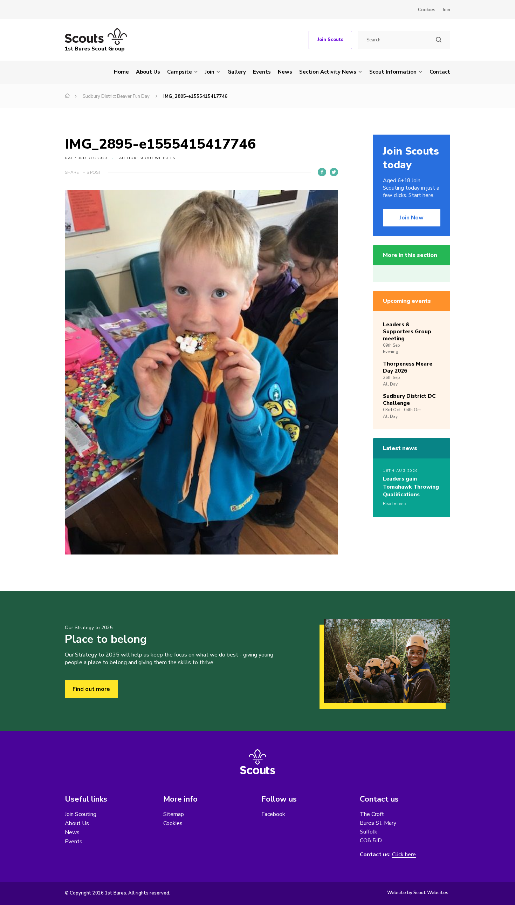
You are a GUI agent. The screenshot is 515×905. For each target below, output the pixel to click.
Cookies (426, 10)
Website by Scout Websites (417, 893)
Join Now (412, 218)
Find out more (91, 689)
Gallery (236, 71)
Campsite (179, 71)
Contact (440, 71)
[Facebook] (322, 172)
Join (446, 10)
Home (121, 71)
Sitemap (173, 814)
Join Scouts (330, 39)
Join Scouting (80, 814)
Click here (404, 855)
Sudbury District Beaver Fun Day (116, 96)
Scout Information (393, 71)
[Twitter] (334, 172)
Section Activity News (327, 71)
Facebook (273, 814)
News (285, 71)
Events (262, 71)
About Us (148, 71)
